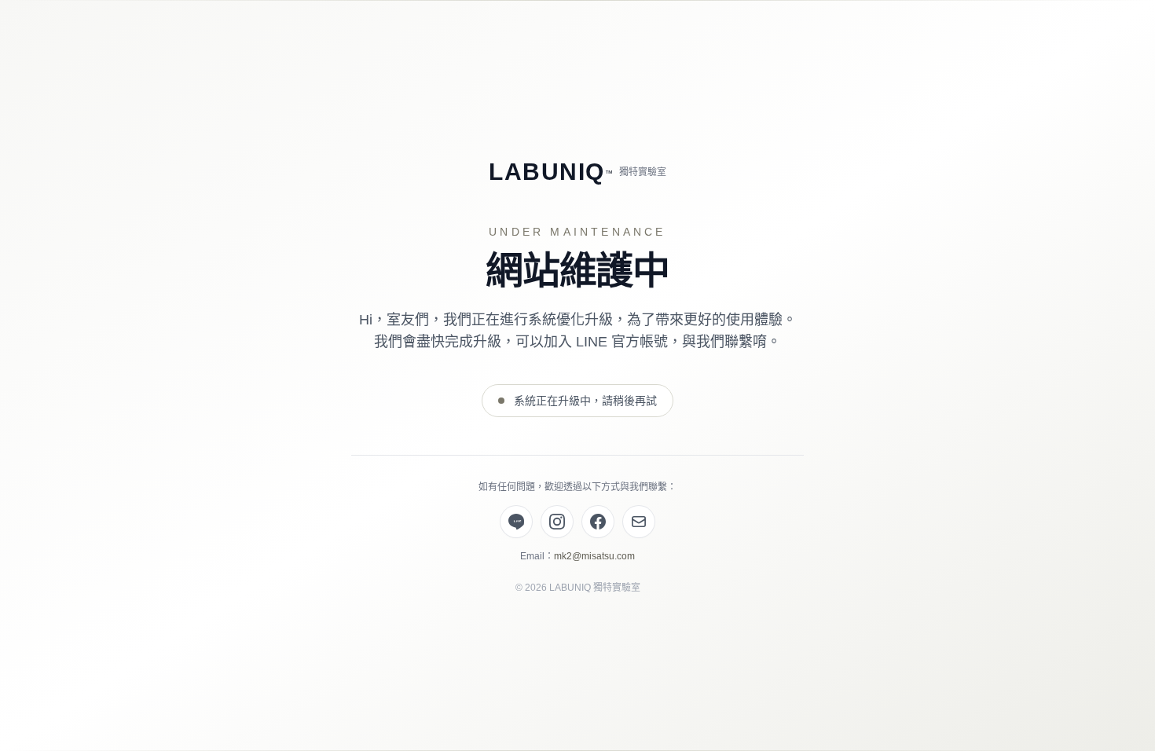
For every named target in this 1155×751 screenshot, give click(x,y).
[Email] (638, 521)
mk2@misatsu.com (594, 556)
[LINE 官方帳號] (516, 521)
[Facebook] (598, 521)
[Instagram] (557, 521)
